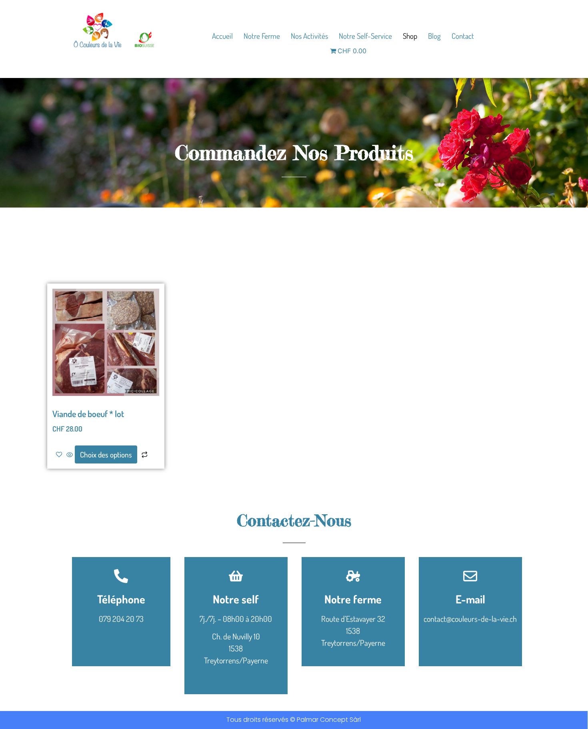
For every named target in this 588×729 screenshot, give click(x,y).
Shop (410, 36)
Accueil (222, 36)
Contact (463, 36)
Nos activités (309, 36)
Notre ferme (262, 36)
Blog (434, 36)
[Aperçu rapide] (69, 455)
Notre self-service (365, 36)
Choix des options (106, 454)
